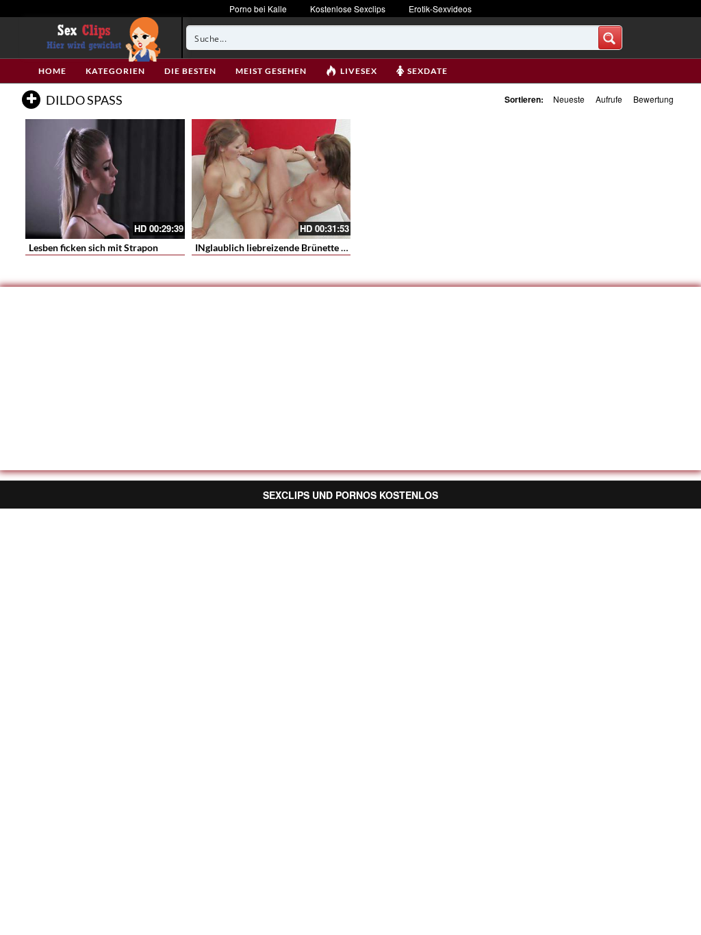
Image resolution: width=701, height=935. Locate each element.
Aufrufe (609, 99)
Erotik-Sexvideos (440, 8)
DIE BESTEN (190, 71)
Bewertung (653, 99)
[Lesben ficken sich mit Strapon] (105, 178)
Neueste (569, 99)
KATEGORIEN (115, 71)
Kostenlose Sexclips (347, 8)
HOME (52, 71)
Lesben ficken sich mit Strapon (93, 247)
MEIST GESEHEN (271, 71)
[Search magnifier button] (610, 37)
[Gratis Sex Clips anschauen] (100, 37)
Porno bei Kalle (258, 8)
